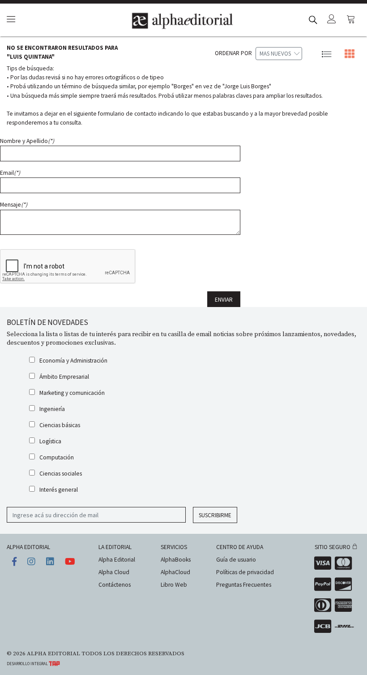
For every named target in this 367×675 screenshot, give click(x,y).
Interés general (58, 489)
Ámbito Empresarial (64, 377)
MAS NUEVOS (275, 53)
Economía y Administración (73, 360)
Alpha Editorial (116, 559)
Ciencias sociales (60, 473)
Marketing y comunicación (72, 393)
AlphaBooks (176, 559)
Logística (50, 441)
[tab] (9, 20)
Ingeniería (52, 409)
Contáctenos (114, 584)
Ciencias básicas (59, 425)
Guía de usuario (236, 559)
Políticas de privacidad (245, 572)
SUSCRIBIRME (215, 515)
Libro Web (174, 584)
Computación (56, 457)
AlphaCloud (175, 572)
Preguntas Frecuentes (243, 584)
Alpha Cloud (113, 572)
